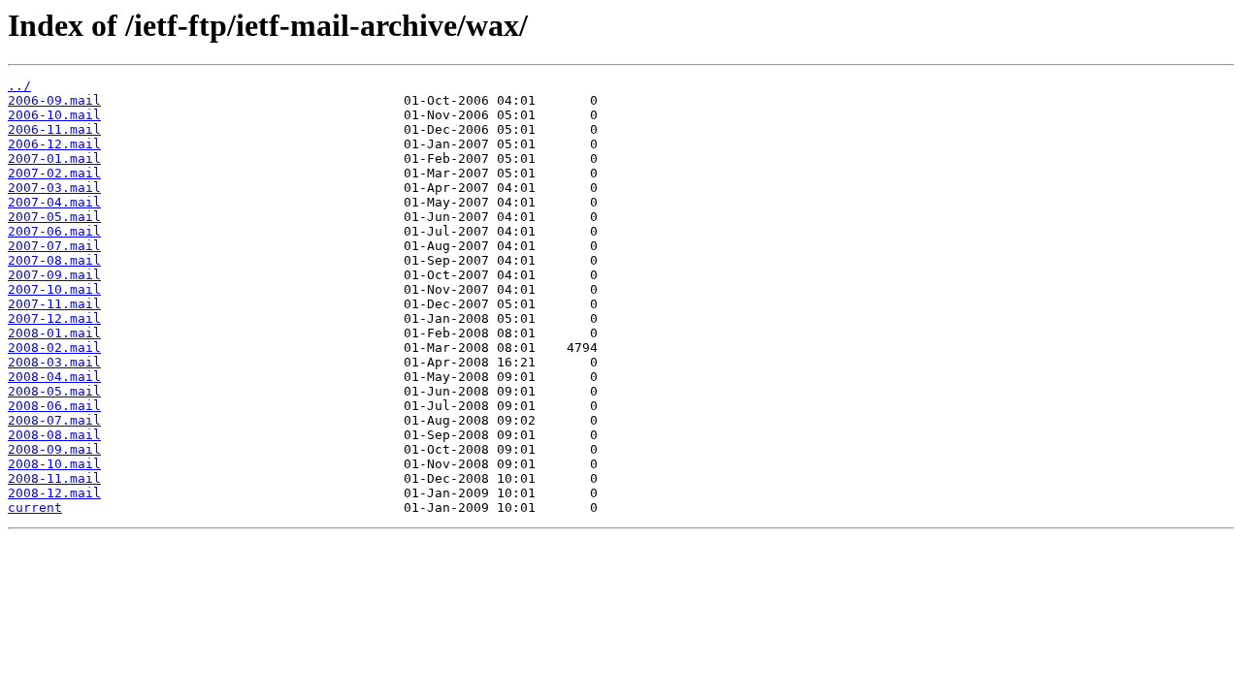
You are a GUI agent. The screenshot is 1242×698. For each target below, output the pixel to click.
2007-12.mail (54, 318)
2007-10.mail (54, 289)
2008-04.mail (54, 376)
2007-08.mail (54, 260)
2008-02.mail (54, 347)
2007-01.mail (54, 158)
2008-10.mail (54, 464)
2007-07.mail (54, 245)
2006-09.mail (54, 100)
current (35, 507)
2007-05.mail (54, 216)
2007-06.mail (54, 231)
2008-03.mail (54, 362)
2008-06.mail (54, 405)
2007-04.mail (54, 202)
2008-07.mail (54, 420)
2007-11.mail (54, 304)
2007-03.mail (54, 187)
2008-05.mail (54, 391)
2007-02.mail (54, 173)
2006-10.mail (54, 115)
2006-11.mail (54, 129)
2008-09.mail (54, 449)
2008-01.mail (54, 333)
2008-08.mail (54, 435)
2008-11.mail (54, 478)
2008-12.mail (54, 493)
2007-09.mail (54, 275)
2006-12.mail (54, 144)
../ (19, 86)
